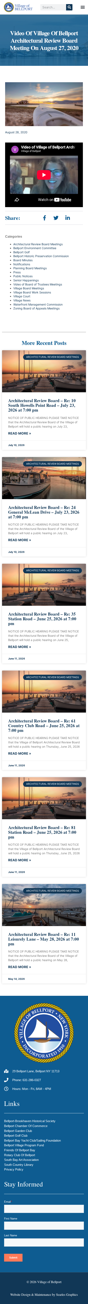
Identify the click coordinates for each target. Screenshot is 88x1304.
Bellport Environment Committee (34, 248)
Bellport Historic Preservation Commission (41, 256)
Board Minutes (23, 260)
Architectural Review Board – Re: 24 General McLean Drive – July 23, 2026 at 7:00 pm (43, 512)
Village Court (21, 296)
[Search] (69, 7)
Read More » (19, 433)
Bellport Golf (21, 252)
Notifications (21, 264)
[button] (82, 7)
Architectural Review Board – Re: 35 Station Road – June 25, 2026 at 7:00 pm (42, 618)
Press (17, 272)
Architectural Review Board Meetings (38, 244)
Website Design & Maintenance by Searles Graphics (44, 1294)
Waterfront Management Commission (38, 304)
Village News (21, 300)
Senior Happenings (26, 280)
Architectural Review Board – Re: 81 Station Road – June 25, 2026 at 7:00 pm (42, 832)
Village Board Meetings (28, 288)
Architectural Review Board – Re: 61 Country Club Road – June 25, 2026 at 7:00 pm (44, 725)
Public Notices (23, 276)
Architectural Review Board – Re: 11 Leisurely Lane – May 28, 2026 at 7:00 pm (43, 939)
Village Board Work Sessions (32, 292)
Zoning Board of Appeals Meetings (36, 308)
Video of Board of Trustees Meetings (37, 284)
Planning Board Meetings (30, 268)
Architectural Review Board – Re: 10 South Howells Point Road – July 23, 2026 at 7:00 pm (42, 405)
